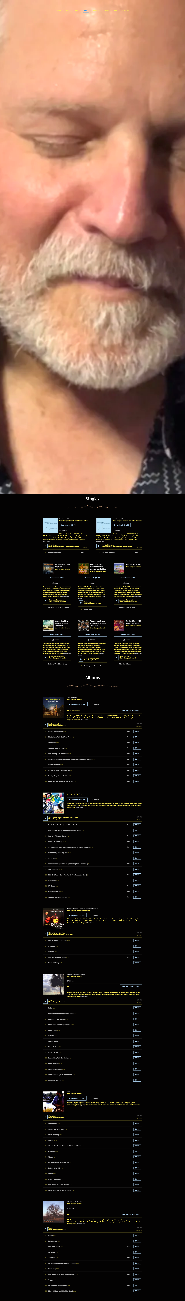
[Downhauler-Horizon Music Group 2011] (53, 984)
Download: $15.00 (77, 704)
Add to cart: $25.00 (130, 710)
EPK (116, 10)
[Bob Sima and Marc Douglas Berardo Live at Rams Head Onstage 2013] (53, 918)
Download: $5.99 (76, 915)
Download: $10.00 (77, 800)
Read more (46, 542)
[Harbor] (53, 1101)
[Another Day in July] (119, 568)
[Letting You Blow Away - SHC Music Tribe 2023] (48, 625)
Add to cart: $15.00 (130, 987)
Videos (106, 10)
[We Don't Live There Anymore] (48, 568)
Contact (125, 10)
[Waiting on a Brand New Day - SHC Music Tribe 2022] (83, 625)
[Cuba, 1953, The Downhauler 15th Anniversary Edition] (83, 568)
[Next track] (141, 723)
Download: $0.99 (57, 578)
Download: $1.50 (68, 525)
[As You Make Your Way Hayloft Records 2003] (53, 1212)
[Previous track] (138, 723)
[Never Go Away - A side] (50, 525)
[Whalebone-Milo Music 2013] (53, 803)
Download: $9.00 (76, 1098)
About (58, 10)
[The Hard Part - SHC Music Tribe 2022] (119, 625)
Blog (76, 10)
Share (64, 530)
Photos (96, 10)
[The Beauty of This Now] (53, 707)
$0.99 (137, 825)
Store (85, 10)
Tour (68, 10)
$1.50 (137, 731)
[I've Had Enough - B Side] (103, 525)
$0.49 (137, 864)
